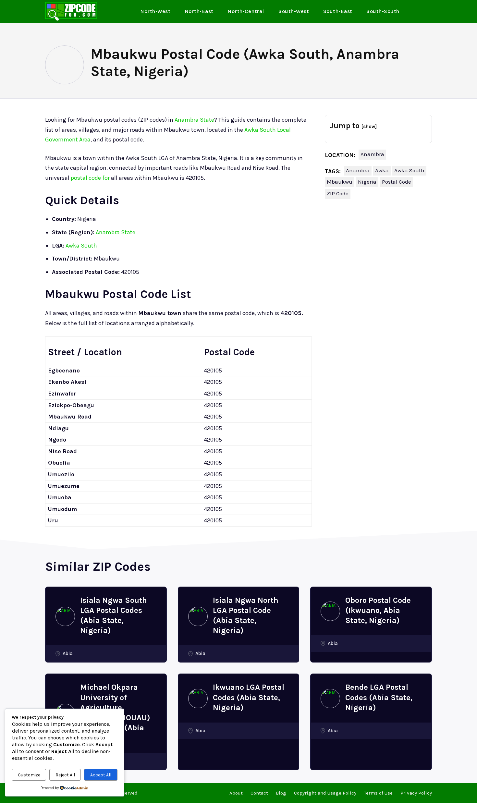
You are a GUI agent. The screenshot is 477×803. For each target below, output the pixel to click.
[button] (424, 11)
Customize (29, 775)
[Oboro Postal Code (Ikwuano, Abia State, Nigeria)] (330, 611)
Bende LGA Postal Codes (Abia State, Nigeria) (378, 697)
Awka (382, 170)
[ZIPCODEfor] (71, 11)
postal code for (90, 177)
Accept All (100, 775)
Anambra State (194, 119)
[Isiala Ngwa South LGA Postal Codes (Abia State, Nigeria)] (65, 616)
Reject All (65, 775)
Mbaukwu (339, 181)
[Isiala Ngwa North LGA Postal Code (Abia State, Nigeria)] (198, 616)
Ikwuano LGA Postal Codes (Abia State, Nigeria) (248, 697)
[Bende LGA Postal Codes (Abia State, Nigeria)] (330, 698)
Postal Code (396, 181)
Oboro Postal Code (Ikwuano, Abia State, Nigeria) (378, 610)
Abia (68, 653)
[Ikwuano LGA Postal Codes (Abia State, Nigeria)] (198, 698)
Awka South (81, 245)
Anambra (372, 154)
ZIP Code (338, 193)
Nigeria (367, 181)
